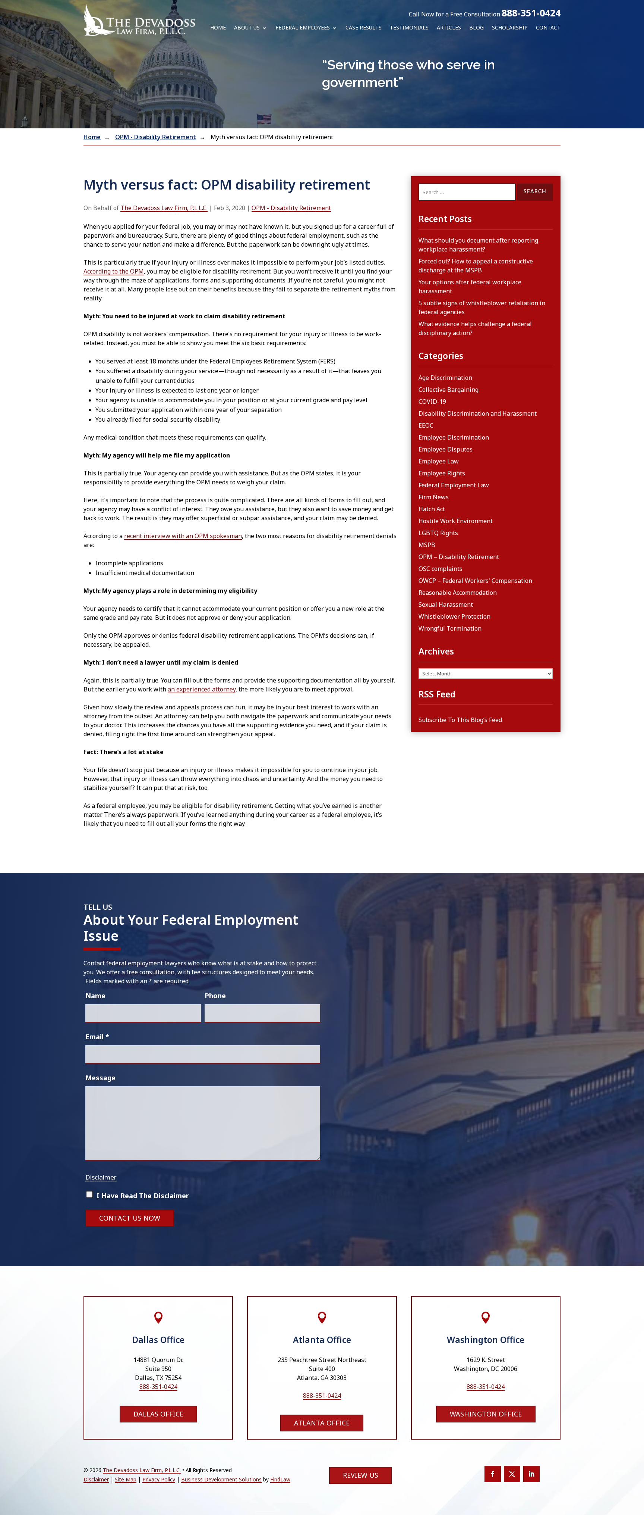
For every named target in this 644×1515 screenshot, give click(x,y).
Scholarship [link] (510, 28)
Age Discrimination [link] (445, 378)
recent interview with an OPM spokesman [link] (183, 536)
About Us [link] (247, 28)
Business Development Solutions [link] (221, 1479)
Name (95, 995)
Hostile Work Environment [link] (456, 521)
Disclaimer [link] (96, 1479)
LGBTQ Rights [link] (438, 533)
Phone (215, 995)
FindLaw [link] (280, 1479)
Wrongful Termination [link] (450, 628)
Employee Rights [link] (442, 473)
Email (97, 1036)
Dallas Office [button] (158, 1413)
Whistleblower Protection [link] (454, 616)
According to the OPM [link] (113, 271)
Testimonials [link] (409, 28)
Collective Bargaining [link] (449, 389)
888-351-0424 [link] (531, 12)
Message (100, 1077)
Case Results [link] (363, 28)
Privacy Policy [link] (158, 1479)
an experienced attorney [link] (202, 689)
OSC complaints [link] (441, 569)
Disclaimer (101, 1177)
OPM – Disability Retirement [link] (459, 557)
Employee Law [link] (439, 461)
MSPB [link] (427, 545)
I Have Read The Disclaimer (143, 1195)
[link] (139, 20)
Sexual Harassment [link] (446, 604)
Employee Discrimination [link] (454, 437)
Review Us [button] (360, 1475)
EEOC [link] (426, 425)
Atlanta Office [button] (322, 1422)
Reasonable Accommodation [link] (458, 592)
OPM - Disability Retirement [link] (291, 208)
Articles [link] (449, 28)
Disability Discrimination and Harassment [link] (478, 413)
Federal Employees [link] (302, 28)
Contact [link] (548, 28)
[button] (492, 1474)
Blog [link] (476, 28)
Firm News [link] (434, 497)
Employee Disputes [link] (446, 449)
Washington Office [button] (486, 1413)
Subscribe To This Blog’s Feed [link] (460, 720)
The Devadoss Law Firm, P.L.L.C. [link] (164, 208)
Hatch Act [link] (432, 509)
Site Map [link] (125, 1479)
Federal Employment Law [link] (454, 485)
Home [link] (218, 28)
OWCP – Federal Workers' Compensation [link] (475, 581)
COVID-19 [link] (432, 401)
